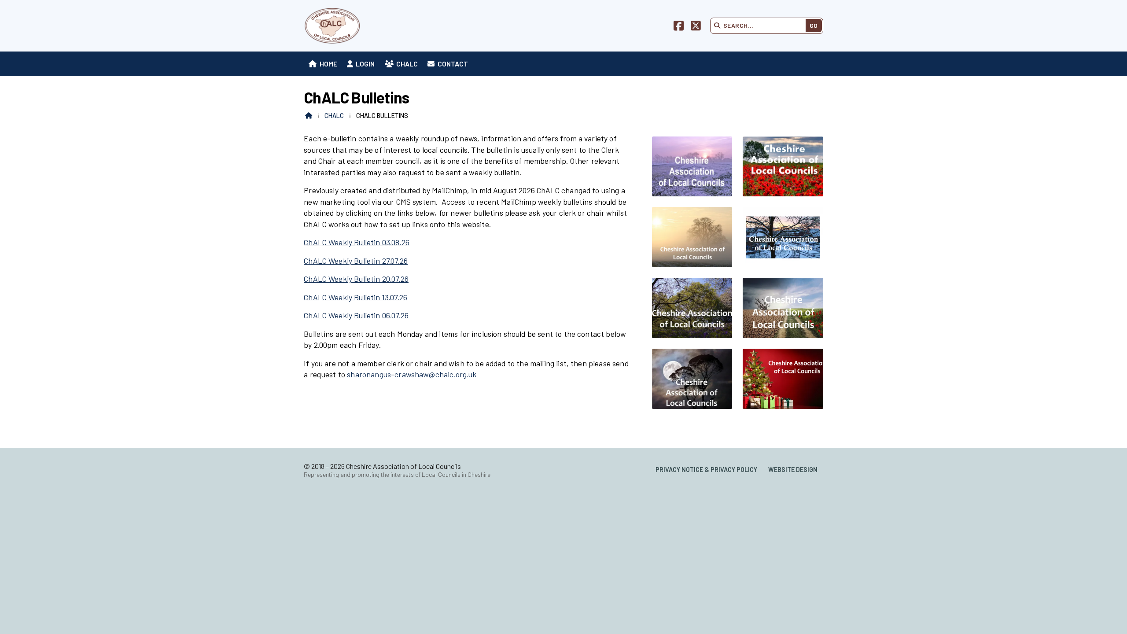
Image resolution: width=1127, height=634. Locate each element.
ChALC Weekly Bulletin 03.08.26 (356, 242)
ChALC (334, 115)
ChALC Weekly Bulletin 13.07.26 (355, 297)
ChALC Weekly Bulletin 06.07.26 (356, 315)
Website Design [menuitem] (793, 469)
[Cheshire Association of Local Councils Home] (332, 26)
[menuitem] (323, 64)
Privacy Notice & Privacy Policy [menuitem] (706, 469)
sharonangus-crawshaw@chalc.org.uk (411, 374)
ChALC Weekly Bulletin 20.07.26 (356, 279)
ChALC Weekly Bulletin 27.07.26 (356, 260)
